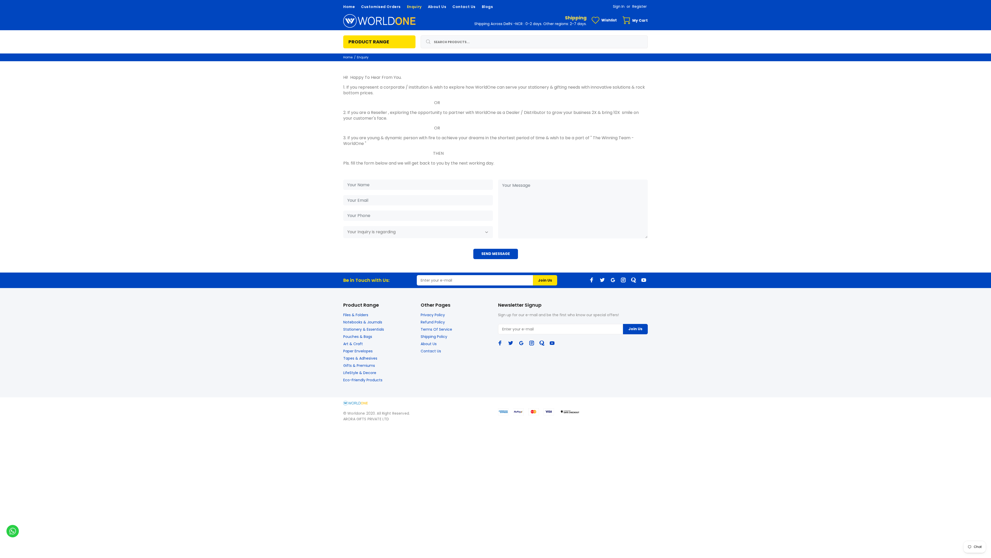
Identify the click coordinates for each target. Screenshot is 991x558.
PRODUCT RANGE (368, 41)
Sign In (619, 6)
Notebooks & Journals (362, 322)
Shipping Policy (434, 336)
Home (348, 57)
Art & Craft (353, 343)
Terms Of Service (436, 329)
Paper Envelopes (358, 351)
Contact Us (431, 351)
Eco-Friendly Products (362, 380)
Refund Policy (433, 322)
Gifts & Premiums (359, 365)
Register (639, 6)
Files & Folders (355, 314)
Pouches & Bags (357, 336)
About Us (429, 343)
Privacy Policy (433, 314)
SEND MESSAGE (495, 253)
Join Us (545, 280)
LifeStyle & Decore (359, 372)
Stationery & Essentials (363, 329)
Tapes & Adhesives (360, 358)
